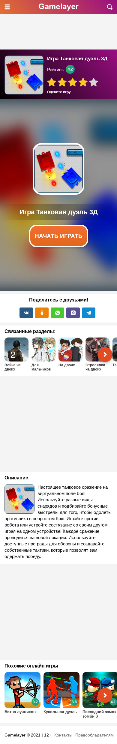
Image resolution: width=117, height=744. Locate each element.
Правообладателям (94, 735)
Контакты (63, 735)
